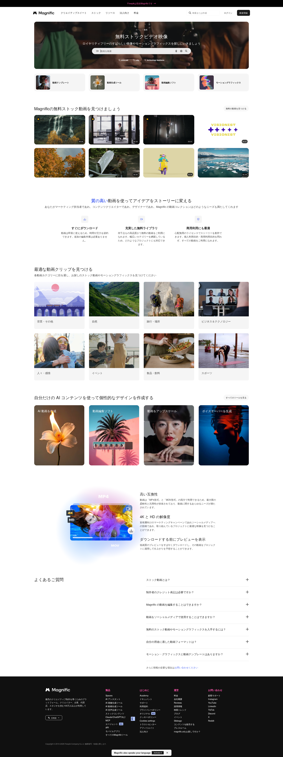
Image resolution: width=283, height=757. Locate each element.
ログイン (228, 12)
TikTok (211, 709)
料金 (136, 13)
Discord (211, 713)
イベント (178, 717)
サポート (144, 702)
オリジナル (147, 713)
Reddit (211, 720)
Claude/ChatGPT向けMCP (119, 719)
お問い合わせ (215, 690)
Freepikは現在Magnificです (140, 3)
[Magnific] (57, 690)
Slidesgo (178, 720)
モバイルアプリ (113, 731)
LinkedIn (212, 706)
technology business (155, 60)
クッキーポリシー (148, 717)
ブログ (177, 713)
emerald (124, 60)
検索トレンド (180, 709)
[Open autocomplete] (96, 51)
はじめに (144, 690)
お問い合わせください (186, 667)
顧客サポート (214, 695)
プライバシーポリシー (150, 709)
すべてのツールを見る (236, 397)
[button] (53, 717)
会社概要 (178, 699)
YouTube (212, 702)
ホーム (138, 29)
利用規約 (144, 706)
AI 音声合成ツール (114, 709)
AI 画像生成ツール (114, 702)
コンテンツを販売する (184, 724)
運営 (176, 690)
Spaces (109, 695)
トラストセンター (148, 724)
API (107, 727)
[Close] (167, 752)
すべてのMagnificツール (117, 734)
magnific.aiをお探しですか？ (187, 731)
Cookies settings (147, 720)
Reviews (178, 702)
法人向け (144, 731)
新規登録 (243, 12)
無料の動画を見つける (236, 108)
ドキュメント (146, 699)
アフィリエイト (147, 727)
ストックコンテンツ (115, 713)
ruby (137, 60)
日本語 (53, 718)
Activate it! (158, 752)
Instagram (213, 699)
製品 (108, 690)
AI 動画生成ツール (114, 706)
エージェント (114, 723)
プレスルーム (180, 727)
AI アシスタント (113, 699)
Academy (144, 695)
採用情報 (178, 706)
